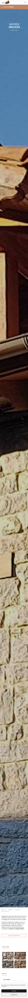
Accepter (14, 991)
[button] (25, 2)
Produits (10, 909)
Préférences (14, 994)
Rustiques (17, 909)
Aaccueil (3, 909)
